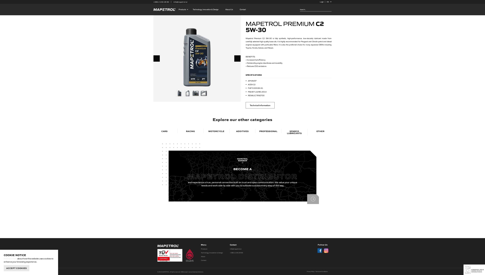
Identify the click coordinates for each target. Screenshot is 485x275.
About (203, 256)
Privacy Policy (310, 271)
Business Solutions (197, 272)
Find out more (10, 258)
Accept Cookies (16, 268)
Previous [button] (156, 58)
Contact (243, 9)
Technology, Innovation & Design (206, 9)
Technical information (260, 105)
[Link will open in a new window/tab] (319, 250)
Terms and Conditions (322, 271)
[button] (329, 2)
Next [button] (237, 58)
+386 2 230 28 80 (161, 2)
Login (322, 2)
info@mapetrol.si (180, 2)
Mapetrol (164, 9)
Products (204, 249)
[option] (197, 57)
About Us (229, 9)
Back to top (242, 226)
